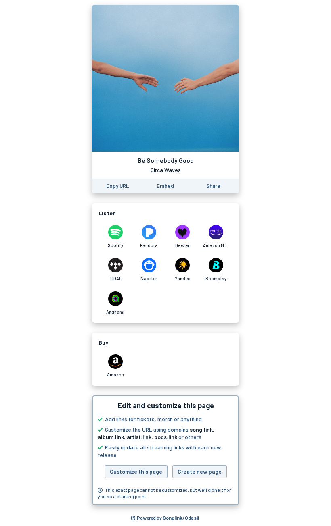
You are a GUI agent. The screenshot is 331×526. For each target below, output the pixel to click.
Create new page (200, 471)
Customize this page (136, 471)
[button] (165, 450)
